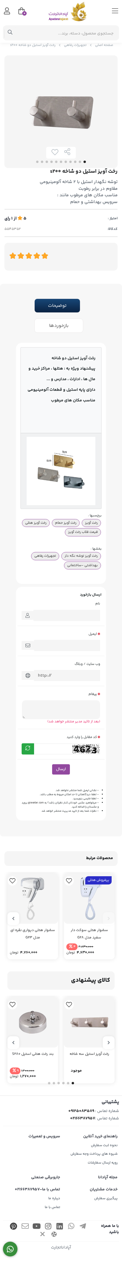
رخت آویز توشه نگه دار (81, 556)
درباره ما (54, 1198)
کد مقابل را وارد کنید (82, 737)
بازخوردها (59, 326)
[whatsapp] (71, 1227)
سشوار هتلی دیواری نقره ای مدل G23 (32, 934)
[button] (109, 918)
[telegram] (82, 1227)
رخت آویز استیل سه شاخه (89, 1054)
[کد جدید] (28, 749)
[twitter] (42, 1235)
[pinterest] (13, 1227)
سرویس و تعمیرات (44, 1136)
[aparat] (53, 1235)
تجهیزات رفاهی (75, 45)
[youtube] (36, 1227)
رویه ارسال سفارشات (103, 1163)
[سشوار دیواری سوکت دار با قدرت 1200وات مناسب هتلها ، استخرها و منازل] (32, 898)
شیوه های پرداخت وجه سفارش (94, 1154)
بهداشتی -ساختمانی (82, 565)
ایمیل (93, 634)
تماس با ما (52, 1207)
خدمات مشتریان (104, 1189)
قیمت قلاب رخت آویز (83, 532)
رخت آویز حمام (65, 522)
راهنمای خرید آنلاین (100, 1136)
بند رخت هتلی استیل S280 (33, 1054)
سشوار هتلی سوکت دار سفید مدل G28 (89, 934)
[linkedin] (59, 1227)
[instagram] (48, 1227)
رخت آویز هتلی (35, 522)
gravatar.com (36, 803)
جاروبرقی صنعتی (45, 1177)
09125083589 (81, 1111)
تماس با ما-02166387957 (37, 1189)
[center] (10, 33)
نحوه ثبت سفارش (104, 1145)
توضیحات (57, 305)
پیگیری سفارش (106, 1198)
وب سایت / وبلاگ (87, 664)
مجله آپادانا (108, 1177)
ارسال (61, 769)
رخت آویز (91, 522)
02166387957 (82, 1118)
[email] (25, 1227)
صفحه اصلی (104, 45)
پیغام (93, 694)
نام (97, 603)
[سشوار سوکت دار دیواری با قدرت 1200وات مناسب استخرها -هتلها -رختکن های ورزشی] (89, 898)
